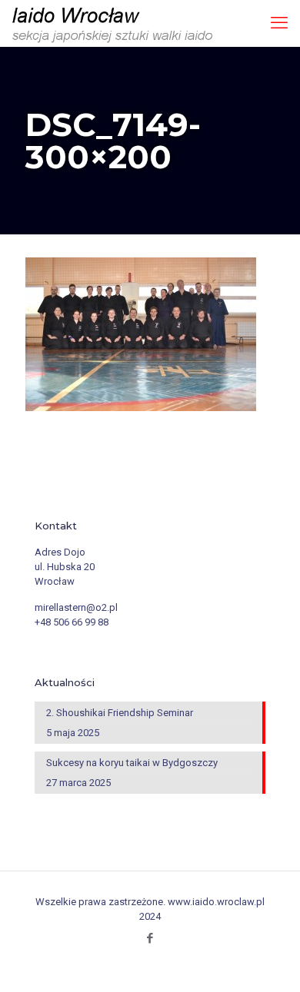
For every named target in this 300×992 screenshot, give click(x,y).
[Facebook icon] (150, 938)
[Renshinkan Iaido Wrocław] (114, 23)
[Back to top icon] (280, 969)
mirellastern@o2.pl (76, 607)
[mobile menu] (279, 23)
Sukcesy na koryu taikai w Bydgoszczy (132, 762)
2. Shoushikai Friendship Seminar (119, 712)
